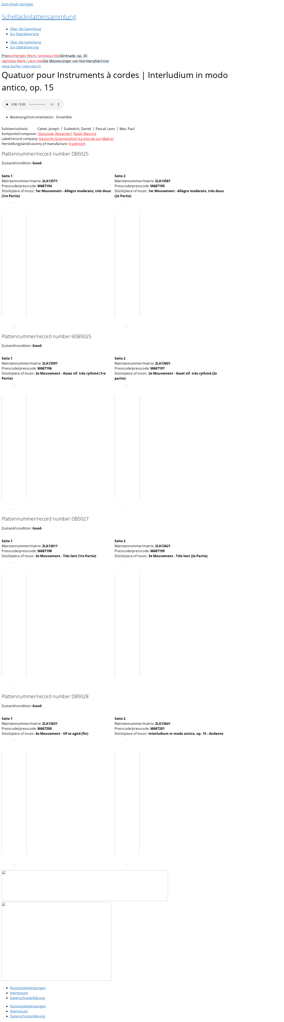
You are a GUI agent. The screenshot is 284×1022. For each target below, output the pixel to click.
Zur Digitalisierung (24, 34)
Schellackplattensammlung (39, 16)
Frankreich (77, 143)
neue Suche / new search (21, 66)
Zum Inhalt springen (17, 4)
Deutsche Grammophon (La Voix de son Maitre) (76, 138)
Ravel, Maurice (85, 133)
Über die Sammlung (25, 29)
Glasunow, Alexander (54, 133)
